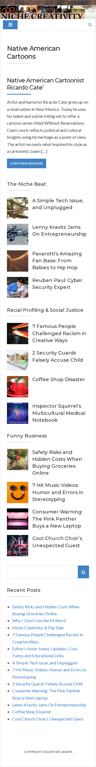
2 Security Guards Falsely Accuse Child (47, 683)
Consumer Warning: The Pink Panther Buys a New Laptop (57, 519)
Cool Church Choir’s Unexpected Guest (47, 718)
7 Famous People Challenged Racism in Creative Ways (59, 333)
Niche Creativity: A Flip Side (37, 627)
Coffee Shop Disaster (58, 379)
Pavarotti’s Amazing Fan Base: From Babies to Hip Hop (57, 261)
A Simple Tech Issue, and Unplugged (44, 662)
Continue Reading (26, 163)
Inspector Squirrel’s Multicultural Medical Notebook (58, 413)
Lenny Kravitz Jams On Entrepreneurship (49, 704)
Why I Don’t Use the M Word (39, 620)
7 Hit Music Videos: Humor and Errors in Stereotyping (57, 492)
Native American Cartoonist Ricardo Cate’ (45, 84)
